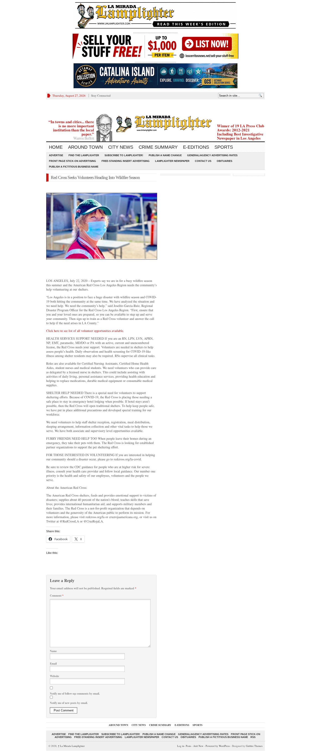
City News (120, 147)
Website (54, 676)
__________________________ (155, 61)
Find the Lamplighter (84, 155)
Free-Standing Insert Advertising (126, 161)
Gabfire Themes (254, 746)
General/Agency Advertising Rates (212, 155)
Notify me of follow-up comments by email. (75, 693)
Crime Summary (158, 147)
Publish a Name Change (165, 155)
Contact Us (203, 161)
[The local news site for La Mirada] (155, 123)
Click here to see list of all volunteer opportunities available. (85, 331)
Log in (180, 746)
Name (53, 651)
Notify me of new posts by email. (69, 703)
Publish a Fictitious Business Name (73, 166)
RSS (252, 737)
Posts (188, 746)
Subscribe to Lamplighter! (124, 155)
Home (56, 147)
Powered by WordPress (218, 746)
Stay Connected (101, 95)
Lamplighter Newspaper (172, 161)
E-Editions (196, 147)
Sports (223, 147)
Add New (198, 746)
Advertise (56, 155)
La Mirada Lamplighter (71, 746)
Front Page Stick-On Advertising (72, 161)
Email (53, 663)
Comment (57, 595)
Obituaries (224, 161)
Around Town (85, 147)
